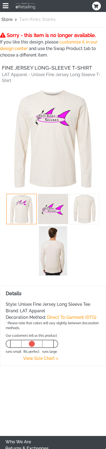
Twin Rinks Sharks (37, 19)
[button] (21, 209)
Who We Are (18, 441)
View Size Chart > (40, 358)
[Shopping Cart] (97, 6)
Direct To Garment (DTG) (71, 317)
